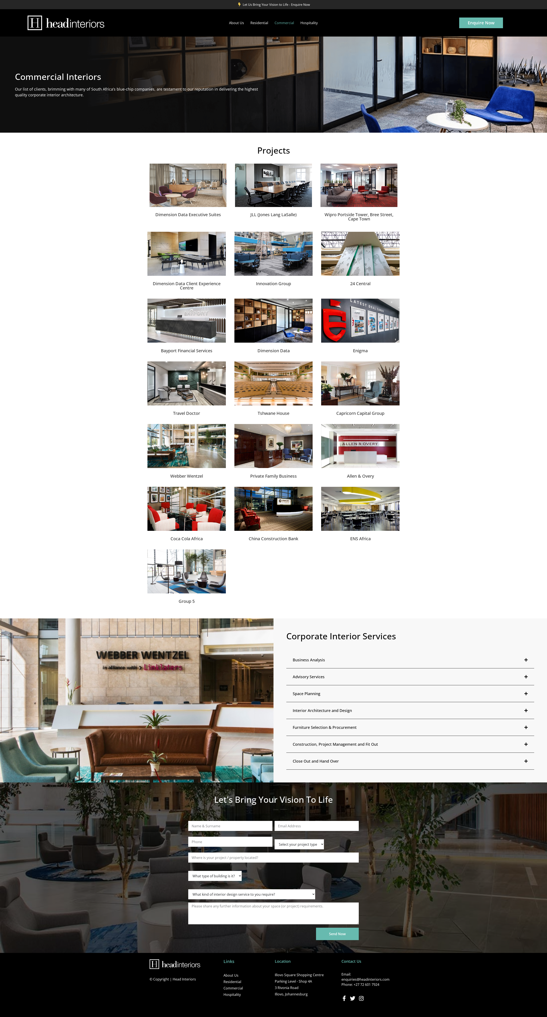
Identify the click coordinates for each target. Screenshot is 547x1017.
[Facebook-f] (344, 998)
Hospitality (309, 23)
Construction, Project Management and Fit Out (335, 744)
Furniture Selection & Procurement (325, 727)
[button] (410, 660)
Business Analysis (309, 659)
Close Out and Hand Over (316, 761)
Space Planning (306, 693)
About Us (236, 23)
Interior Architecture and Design (322, 710)
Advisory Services (309, 676)
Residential (259, 23)
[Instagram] (361, 998)
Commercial (284, 23)
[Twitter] (352, 998)
